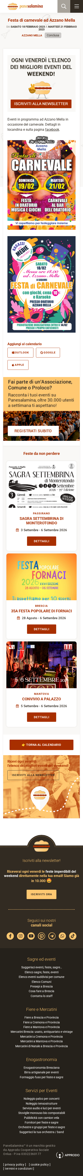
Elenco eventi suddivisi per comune (41, 977)
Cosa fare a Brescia (41, 991)
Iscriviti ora (41, 894)
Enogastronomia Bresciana (42, 1067)
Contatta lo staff (42, 996)
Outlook (22, 352)
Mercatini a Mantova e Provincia (41, 1041)
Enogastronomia (41, 1059)
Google (50, 352)
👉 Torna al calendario (41, 744)
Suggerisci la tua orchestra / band (41, 1132)
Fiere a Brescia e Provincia (41, 1017)
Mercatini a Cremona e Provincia (41, 1036)
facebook (52, 130)
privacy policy (14, 1164)
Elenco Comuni (41, 981)
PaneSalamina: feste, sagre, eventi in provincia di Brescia (24, 6)
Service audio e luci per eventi (42, 1108)
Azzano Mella (32, 35)
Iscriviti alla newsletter (33, 775)
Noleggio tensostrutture (41, 1103)
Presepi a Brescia (41, 986)
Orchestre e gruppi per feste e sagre (41, 1127)
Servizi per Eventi (41, 1090)
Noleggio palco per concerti (41, 1098)
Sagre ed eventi (41, 959)
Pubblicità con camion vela (41, 1117)
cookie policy (40, 1164)
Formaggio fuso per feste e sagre (41, 1077)
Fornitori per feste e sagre (41, 1122)
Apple (19, 364)
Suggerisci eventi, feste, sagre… (41, 967)
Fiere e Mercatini (41, 1009)
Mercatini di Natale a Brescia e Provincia (41, 1046)
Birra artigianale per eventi (41, 1072)
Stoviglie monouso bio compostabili (41, 1113)
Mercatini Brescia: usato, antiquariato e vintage (42, 1031)
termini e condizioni (18, 1168)
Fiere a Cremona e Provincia (41, 1022)
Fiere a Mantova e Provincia (41, 1027)
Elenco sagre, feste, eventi (42, 972)
